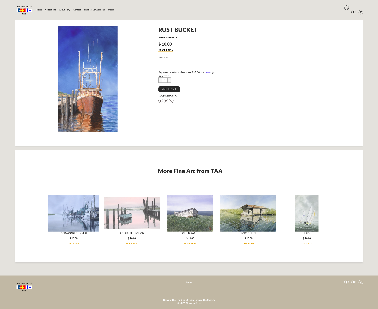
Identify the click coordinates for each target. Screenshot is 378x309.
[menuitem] (39, 10)
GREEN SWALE (190, 233)
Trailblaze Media (185, 299)
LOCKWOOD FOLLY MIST (73, 233)
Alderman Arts (167, 37)
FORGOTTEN (248, 233)
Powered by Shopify (205, 299)
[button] (169, 89)
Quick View (73, 243)
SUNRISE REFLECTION (132, 233)
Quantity (163, 76)
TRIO (307, 233)
